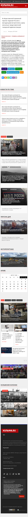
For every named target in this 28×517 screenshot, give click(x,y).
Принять (21, 496)
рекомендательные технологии (12, 493)
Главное (10, 140)
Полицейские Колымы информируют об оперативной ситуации (11, 209)
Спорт (15, 140)
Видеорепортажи (6, 368)
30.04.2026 (5, 221)
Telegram (12, 68)
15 (21, 284)
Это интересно (19, 300)
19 (10, 286)
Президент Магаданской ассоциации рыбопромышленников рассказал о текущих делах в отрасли (12, 239)
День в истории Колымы (15, 167)
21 (17, 286)
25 (6, 288)
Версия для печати (6, 36)
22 (21, 286)
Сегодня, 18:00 (5, 329)
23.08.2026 (5, 167)
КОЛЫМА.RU (7, 5)
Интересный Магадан (13, 72)
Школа (16, 344)
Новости (5, 31)
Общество (14, 304)
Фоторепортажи (7, 249)
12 (10, 284)
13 (14, 284)
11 (6, 284)
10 (2, 284)
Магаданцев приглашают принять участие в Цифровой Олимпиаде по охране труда (19, 351)
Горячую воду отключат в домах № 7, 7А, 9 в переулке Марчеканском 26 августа (7, 336)
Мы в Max (4, 68)
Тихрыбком (23, 221)
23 (25, 286)
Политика (14, 300)
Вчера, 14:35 (5, 140)
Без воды (4, 341)
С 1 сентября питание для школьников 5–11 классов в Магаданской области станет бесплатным (19, 338)
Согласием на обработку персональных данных (12, 491)
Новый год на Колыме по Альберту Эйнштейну (20, 408)
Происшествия (13, 189)
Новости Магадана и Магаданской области (10, 6)
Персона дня (6, 217)
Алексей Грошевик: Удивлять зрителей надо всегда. (7, 414)
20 (14, 286)
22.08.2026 (5, 189)
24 (2, 288)
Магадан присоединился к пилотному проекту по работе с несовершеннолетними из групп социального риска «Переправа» (13, 374)
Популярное (3, 136)
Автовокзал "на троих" (8, 398)
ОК (22, 72)
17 (2, 286)
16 (25, 284)
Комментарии (10, 136)
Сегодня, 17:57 (18, 329)
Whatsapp (19, 68)
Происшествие (8, 300)
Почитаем (5, 390)
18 (6, 286)
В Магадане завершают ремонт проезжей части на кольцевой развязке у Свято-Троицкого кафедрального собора (13, 261)
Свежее (2, 300)
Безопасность (20, 304)
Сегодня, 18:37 (5, 304)
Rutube (3, 72)
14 (17, 284)
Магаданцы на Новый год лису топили (6, 408)
